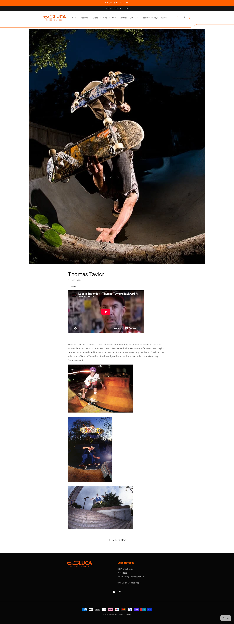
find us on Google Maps (129, 582)
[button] (85, 18)
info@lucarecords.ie (134, 576)
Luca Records (113, 614)
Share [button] (73, 286)
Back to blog (119, 539)
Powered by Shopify (124, 614)
